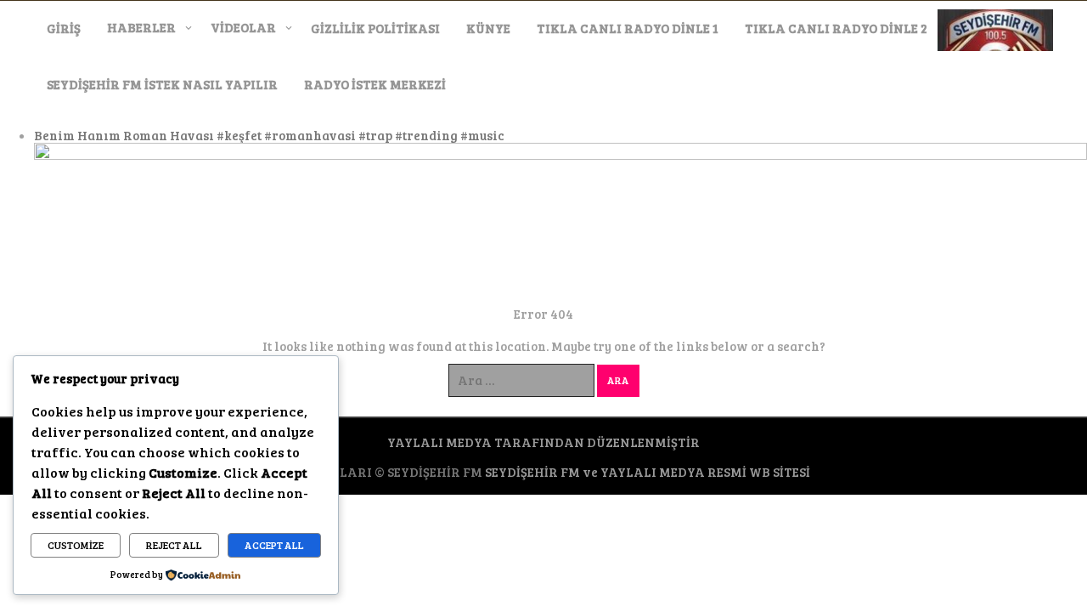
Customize (76, 545)
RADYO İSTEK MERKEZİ (375, 84)
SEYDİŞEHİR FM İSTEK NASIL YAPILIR (162, 84)
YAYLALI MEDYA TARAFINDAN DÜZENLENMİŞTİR (543, 442)
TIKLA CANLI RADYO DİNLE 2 (836, 28)
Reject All (174, 545)
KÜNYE (488, 28)
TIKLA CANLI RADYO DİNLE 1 (627, 28)
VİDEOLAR (243, 27)
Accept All (274, 545)
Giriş (64, 28)
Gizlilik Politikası (375, 28)
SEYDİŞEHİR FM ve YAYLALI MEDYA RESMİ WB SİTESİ (647, 471)
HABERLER (141, 27)
